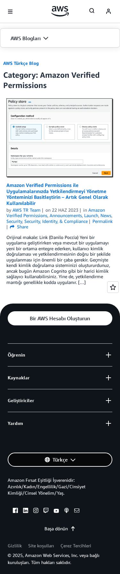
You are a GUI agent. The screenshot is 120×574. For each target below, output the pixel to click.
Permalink (102, 221)
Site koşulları (41, 545)
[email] (76, 511)
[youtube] (56, 511)
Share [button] (22, 226)
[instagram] (35, 511)
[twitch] (46, 511)
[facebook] (15, 511)
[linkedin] (25, 511)
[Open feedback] (113, 287)
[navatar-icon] (108, 11)
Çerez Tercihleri (75, 545)
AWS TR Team (26, 210)
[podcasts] (66, 511)
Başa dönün (56, 528)
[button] (60, 38)
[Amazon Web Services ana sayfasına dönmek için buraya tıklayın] (60, 11)
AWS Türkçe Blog (21, 63)
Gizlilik (15, 545)
